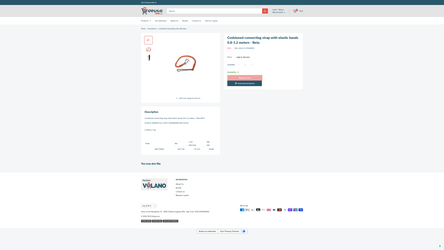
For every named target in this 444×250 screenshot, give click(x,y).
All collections (160, 21)
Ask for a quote (211, 21)
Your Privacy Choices (229, 231)
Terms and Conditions (170, 221)
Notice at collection (207, 231)
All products (152, 29)
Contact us (196, 21)
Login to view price (243, 57)
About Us (174, 21)
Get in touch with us (148, 2)
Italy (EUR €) (146, 206)
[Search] (265, 11)
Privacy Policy (157, 221)
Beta (229, 48)
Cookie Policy (146, 221)
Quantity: (231, 64)
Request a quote (182, 195)
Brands (185, 21)
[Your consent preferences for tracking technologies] (440, 246)
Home (143, 29)
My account (278, 12)
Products (144, 21)
